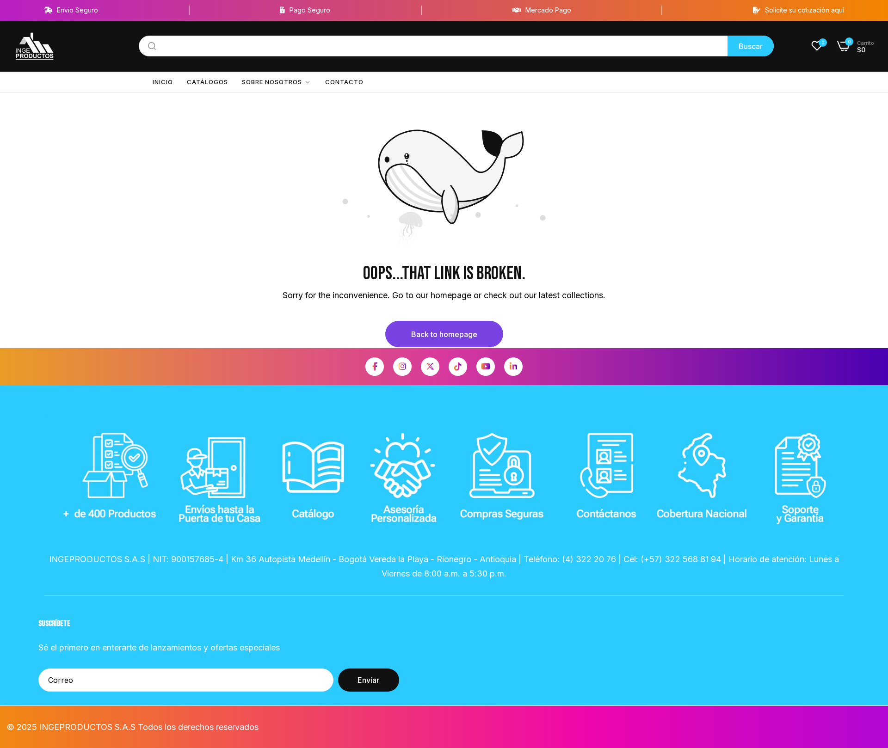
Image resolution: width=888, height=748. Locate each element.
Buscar (751, 46)
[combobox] (456, 46)
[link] (276, 82)
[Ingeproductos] (35, 46)
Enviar (368, 680)
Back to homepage (444, 334)
